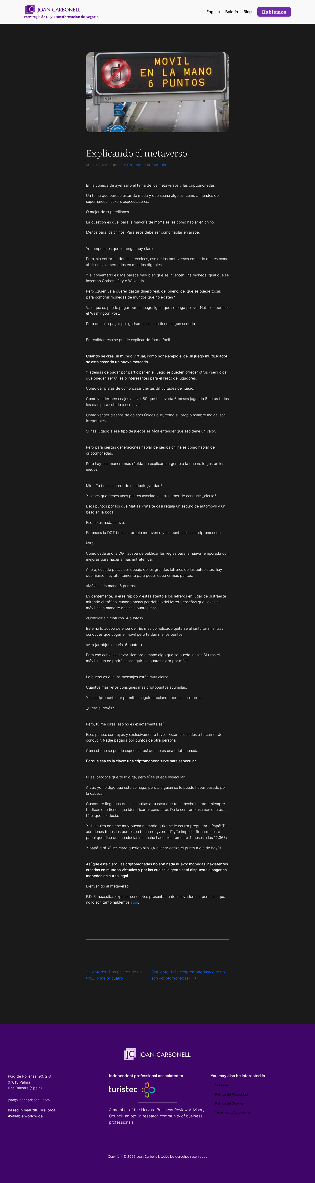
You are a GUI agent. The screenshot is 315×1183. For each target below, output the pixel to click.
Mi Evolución (156, 165)
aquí (134, 902)
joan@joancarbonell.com (29, 1100)
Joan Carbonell (130, 165)
